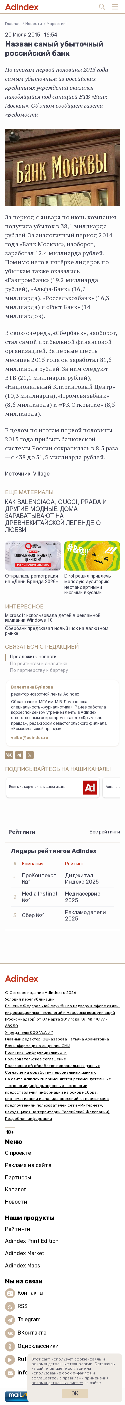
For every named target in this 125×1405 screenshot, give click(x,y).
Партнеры (18, 1177)
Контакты (30, 1293)
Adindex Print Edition (32, 1241)
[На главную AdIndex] (62, 978)
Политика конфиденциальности (36, 1052)
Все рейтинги (105, 832)
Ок (74, 1393)
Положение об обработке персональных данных (52, 1065)
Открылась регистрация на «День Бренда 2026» (31, 579)
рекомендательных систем (57, 1382)
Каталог (15, 1189)
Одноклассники (38, 1346)
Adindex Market (24, 1253)
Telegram (29, 1319)
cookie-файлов (77, 1373)
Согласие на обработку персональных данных (50, 1072)
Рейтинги (17, 1229)
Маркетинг (57, 23)
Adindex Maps (22, 1265)
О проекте (18, 1153)
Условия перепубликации (30, 999)
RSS (23, 1306)
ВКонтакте (32, 1333)
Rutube (27, 1359)
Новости (33, 23)
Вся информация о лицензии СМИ (37, 1045)
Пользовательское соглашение (35, 1059)
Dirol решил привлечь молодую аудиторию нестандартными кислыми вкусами (87, 584)
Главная (13, 23)
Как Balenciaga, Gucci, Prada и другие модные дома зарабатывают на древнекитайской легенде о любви (56, 517)
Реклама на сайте (28, 1165)
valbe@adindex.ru (29, 738)
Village (41, 474)
